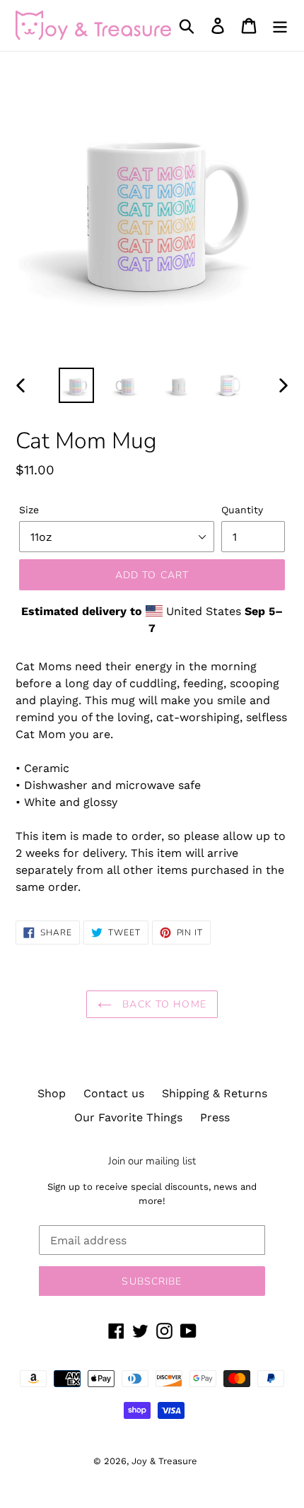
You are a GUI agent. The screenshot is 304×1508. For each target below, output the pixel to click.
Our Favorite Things (128, 1117)
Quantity (242, 509)
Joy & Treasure (164, 1461)
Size (29, 509)
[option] (76, 385)
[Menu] (280, 26)
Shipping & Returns (214, 1093)
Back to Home (162, 1004)
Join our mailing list (152, 1161)
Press (215, 1117)
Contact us (113, 1093)
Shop (51, 1093)
